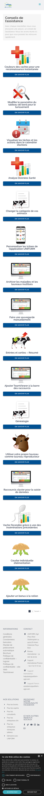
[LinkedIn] (38, 725)
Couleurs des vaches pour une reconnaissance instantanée (22, 68)
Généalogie (22, 421)
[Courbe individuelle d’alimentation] (22, 549)
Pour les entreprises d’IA (12, 719)
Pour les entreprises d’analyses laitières (11, 728)
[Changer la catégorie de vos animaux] (22, 200)
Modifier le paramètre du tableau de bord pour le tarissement (22, 104)
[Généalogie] (22, 410)
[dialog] (22, 775)
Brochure (7, 653)
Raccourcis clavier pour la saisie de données (22, 491)
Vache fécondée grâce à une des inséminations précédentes (22, 526)
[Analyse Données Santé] (22, 167)
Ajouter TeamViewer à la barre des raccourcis (22, 387)
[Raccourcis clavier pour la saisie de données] (22, 478)
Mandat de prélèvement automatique (8, 648)
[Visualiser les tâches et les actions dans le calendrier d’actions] (22, 129)
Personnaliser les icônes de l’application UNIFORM (22, 247)
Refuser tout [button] (32, 792)
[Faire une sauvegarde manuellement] (22, 306)
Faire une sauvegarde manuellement (22, 318)
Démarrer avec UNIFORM (12, 737)
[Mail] (24, 728)
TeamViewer (8, 672)
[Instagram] (35, 725)
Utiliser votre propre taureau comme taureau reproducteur (22, 455)
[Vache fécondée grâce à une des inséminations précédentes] (22, 514)
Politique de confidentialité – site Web (11, 667)
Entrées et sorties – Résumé (22, 352)
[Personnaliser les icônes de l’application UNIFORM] (22, 235)
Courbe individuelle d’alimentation (22, 561)
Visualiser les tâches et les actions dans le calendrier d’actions (22, 142)
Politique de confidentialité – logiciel (10, 658)
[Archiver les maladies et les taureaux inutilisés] (22, 270)
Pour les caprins (13, 708)
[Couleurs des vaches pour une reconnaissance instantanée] (22, 56)
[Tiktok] (28, 725)
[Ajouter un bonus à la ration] (22, 585)
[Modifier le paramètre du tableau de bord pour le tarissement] (22, 91)
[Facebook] (24, 725)
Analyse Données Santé (22, 178)
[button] (22, 788)
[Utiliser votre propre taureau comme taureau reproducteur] (22, 443)
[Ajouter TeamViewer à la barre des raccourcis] (22, 374)
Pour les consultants (11, 713)
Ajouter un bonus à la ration (22, 596)
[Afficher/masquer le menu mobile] (40, 4)
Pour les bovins (12, 704)
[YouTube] (31, 725)
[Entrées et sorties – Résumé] (22, 341)
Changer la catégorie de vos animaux (22, 212)
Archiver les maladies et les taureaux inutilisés (22, 283)
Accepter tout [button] (12, 792)
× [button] (41, 756)
